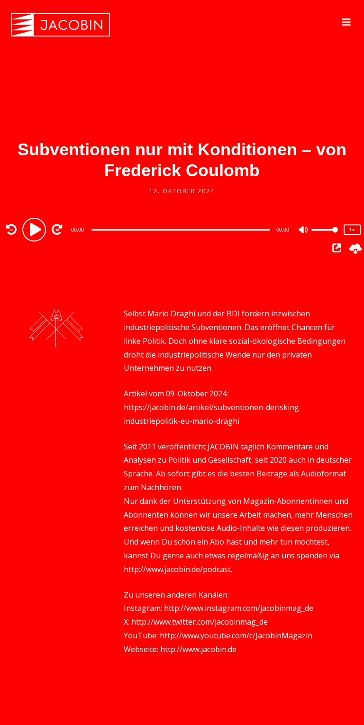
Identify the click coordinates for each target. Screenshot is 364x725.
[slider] (324, 237)
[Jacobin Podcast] (60, 25)
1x (352, 229)
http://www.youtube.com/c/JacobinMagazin (236, 635)
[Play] (35, 229)
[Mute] (304, 230)
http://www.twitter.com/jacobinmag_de (199, 622)
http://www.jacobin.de (198, 649)
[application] (182, 229)
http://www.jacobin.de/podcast (177, 569)
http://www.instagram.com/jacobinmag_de (238, 608)
